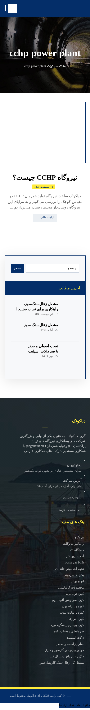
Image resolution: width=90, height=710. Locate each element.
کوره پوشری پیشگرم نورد (67, 625)
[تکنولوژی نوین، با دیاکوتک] (71, 9)
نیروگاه (79, 537)
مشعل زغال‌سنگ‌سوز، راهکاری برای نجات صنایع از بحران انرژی (36, 309)
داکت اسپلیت (75, 637)
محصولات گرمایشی (71, 587)
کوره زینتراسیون (73, 606)
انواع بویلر (77, 581)
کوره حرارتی (75, 618)
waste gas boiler (75, 562)
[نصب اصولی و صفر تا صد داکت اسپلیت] (70, 352)
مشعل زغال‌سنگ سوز (41, 325)
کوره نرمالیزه (75, 593)
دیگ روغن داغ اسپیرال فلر (67, 656)
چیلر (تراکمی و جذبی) (70, 644)
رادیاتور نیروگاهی (73, 543)
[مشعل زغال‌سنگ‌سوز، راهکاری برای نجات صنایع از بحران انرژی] (70, 309)
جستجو (17, 268)
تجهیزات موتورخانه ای (69, 568)
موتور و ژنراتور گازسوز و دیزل (64, 650)
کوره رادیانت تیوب (72, 612)
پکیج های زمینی (73, 575)
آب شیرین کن (75, 556)
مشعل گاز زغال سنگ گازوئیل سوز (61, 662)
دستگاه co (77, 550)
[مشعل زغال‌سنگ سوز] (70, 330)
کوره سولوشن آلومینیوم (68, 600)
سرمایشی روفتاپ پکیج (69, 631)
